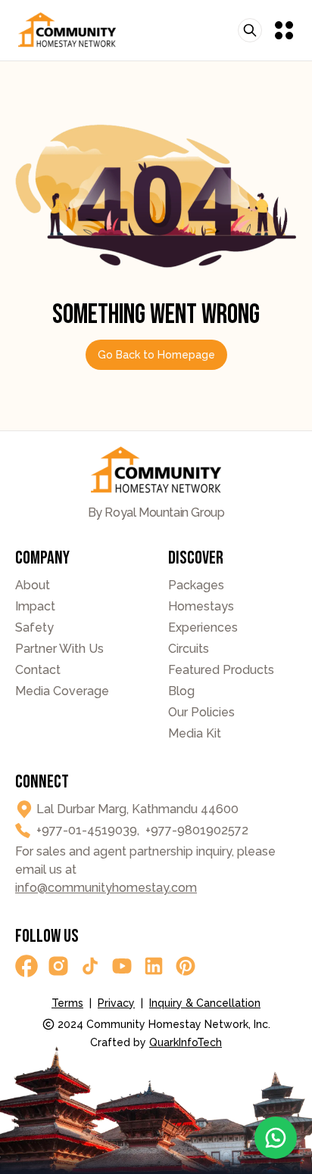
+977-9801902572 (196, 830)
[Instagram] (58, 966)
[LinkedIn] (153, 966)
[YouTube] (122, 966)
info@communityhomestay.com (106, 887)
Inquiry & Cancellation (205, 1003)
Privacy (116, 1003)
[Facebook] (26, 966)
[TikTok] (90, 966)
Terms (67, 1003)
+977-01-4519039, (87, 830)
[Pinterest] (185, 966)
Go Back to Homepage (156, 355)
